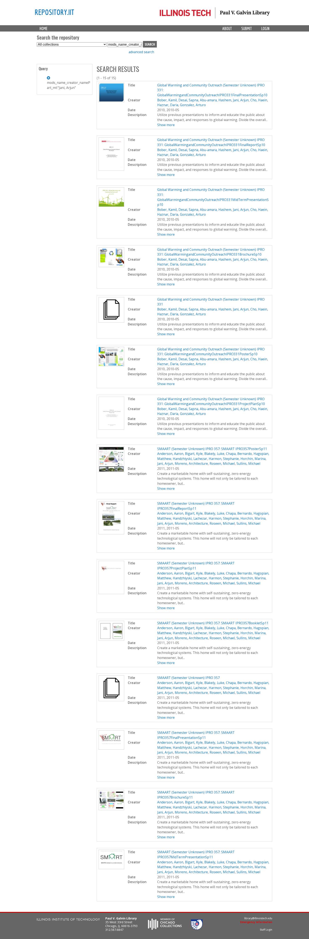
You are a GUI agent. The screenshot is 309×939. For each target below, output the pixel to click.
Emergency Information (256, 922)
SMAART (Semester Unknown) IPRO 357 (188, 677)
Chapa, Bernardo (239, 453)
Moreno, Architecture (191, 463)
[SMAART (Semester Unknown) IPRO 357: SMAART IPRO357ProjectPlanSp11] (111, 592)
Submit (246, 28)
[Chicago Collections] (165, 928)
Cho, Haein (258, 100)
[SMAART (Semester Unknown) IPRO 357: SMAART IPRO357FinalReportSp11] (111, 533)
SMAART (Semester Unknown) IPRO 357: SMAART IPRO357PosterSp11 (212, 448)
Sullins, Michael (248, 463)
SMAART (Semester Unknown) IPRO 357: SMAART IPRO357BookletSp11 (212, 623)
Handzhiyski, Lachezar (190, 458)
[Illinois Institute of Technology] (68, 920)
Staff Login (266, 929)
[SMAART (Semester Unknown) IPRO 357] (111, 700)
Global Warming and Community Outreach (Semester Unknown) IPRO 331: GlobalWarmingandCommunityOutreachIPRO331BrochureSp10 (211, 252)
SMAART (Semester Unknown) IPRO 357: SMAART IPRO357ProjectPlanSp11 (196, 566)
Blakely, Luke (214, 453)
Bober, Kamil (167, 100)
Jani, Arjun (241, 100)
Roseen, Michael (222, 463)
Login (265, 28)
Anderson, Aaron (170, 453)
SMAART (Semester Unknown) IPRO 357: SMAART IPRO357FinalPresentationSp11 (196, 735)
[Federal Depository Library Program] (197, 928)
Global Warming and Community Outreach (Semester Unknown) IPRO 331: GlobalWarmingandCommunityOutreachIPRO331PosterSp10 (211, 352)
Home (44, 28)
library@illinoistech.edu (258, 918)
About (227, 28)
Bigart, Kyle (194, 453)
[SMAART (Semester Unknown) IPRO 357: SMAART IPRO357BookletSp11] (111, 639)
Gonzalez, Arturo (193, 105)
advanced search (141, 52)
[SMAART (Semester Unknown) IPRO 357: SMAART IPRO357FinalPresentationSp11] (111, 748)
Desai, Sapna (188, 100)
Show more (166, 125)
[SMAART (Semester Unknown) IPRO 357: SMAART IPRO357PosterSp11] (111, 471)
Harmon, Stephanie (224, 458)
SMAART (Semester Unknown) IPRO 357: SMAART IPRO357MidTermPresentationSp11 (196, 854)
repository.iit (54, 12)
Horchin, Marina (252, 458)
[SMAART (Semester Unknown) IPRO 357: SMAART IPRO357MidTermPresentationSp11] (111, 868)
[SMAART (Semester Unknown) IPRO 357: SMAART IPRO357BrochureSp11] (111, 809)
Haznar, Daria (167, 105)
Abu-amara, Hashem (215, 100)
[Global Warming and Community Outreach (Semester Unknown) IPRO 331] (111, 321)
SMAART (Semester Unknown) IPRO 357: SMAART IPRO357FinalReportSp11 (196, 506)
